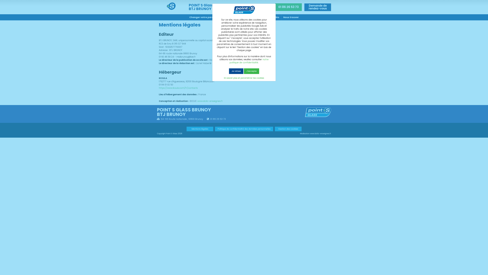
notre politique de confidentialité (249, 61)
